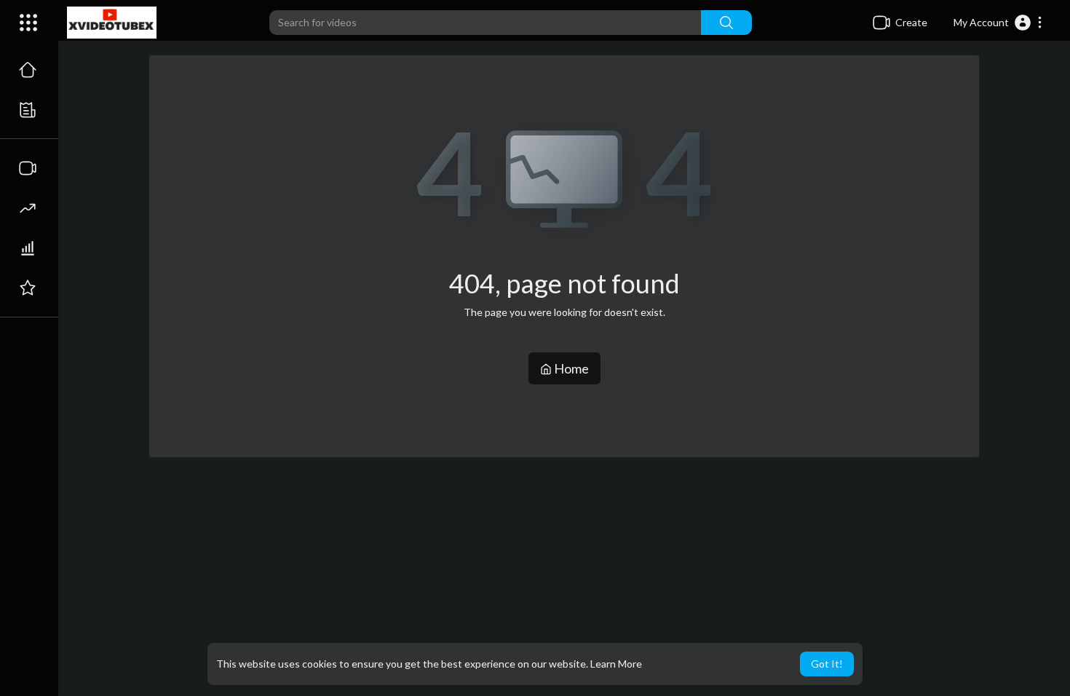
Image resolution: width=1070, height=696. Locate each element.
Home (570, 368)
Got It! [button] (827, 663)
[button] (998, 22)
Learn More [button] (616, 663)
